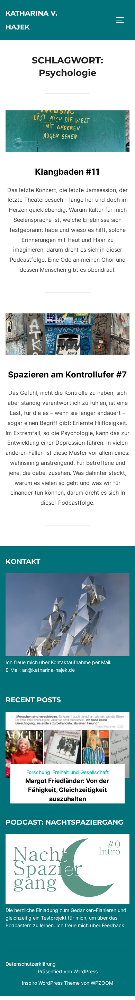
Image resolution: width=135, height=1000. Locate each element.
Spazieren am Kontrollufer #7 (67, 374)
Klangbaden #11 (67, 172)
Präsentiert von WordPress (68, 971)
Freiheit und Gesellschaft (80, 772)
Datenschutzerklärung (31, 964)
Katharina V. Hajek (31, 20)
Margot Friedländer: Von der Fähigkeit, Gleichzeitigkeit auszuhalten (67, 789)
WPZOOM (102, 983)
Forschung (38, 772)
